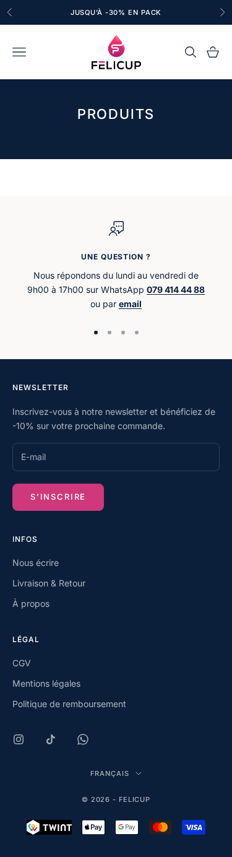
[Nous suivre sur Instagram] (18, 739)
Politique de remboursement (69, 703)
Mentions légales (46, 683)
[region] (116, 266)
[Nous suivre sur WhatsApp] (83, 739)
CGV (21, 663)
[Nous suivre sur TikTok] (51, 739)
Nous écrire (35, 562)
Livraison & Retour (48, 583)
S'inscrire (58, 497)
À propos (30, 603)
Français (109, 773)
